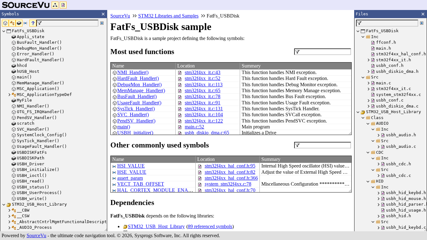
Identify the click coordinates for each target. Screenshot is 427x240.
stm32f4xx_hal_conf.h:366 (231, 178)
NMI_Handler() (132, 72)
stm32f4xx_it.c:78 (202, 96)
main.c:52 (194, 126)
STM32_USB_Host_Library (156, 226)
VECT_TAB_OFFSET (140, 184)
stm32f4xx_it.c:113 (204, 84)
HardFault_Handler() (138, 78)
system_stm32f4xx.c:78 (228, 184)
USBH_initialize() (135, 132)
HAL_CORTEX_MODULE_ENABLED (159, 190)
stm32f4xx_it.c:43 (202, 72)
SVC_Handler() (133, 114)
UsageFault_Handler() (139, 102)
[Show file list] (63, 5)
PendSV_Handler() (136, 120)
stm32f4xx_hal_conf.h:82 (230, 172)
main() (123, 126)
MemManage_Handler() (141, 90)
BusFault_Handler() (137, 96)
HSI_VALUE (131, 165)
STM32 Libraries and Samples (168, 15)
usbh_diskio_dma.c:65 (207, 132)
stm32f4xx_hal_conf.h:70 (230, 190)
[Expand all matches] (102, 23)
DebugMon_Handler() (139, 84)
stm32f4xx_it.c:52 (202, 78)
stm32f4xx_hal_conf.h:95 (230, 165)
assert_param (130, 178)
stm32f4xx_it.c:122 (204, 120)
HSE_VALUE (131, 172)
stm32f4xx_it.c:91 (202, 102)
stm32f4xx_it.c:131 (204, 108)
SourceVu (36, 235)
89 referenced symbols (210, 226)
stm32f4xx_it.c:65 (202, 90)
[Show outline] (55, 5)
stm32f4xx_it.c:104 (204, 114)
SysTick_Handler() (136, 108)
